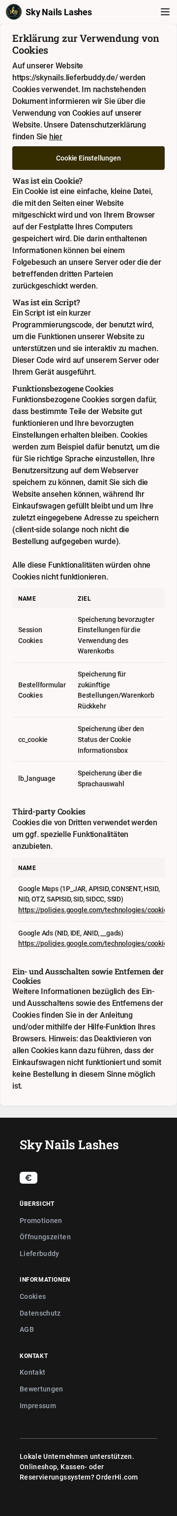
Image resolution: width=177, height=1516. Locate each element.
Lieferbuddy (39, 1253)
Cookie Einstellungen (88, 157)
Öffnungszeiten (45, 1236)
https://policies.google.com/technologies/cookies (94, 909)
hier (55, 136)
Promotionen (41, 1220)
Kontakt (32, 1372)
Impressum (38, 1405)
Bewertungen (41, 1388)
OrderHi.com (117, 1477)
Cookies (33, 1296)
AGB (27, 1329)
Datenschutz (40, 1313)
